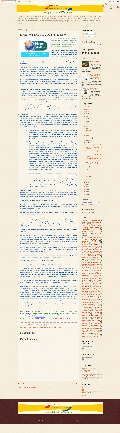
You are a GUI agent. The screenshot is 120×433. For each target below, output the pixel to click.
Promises (84, 281)
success (92, 331)
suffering (98, 331)
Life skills (91, 264)
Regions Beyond (91, 283)
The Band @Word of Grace (88, 346)
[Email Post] (36, 324)
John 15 (87, 259)
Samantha (86, 395)
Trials (92, 305)
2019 (85, 123)
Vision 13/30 (85, 307)
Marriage (87, 268)
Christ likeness (94, 227)
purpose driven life (95, 326)
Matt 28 (94, 268)
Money (95, 272)
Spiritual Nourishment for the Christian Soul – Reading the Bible (95, 76)
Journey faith (85, 262)
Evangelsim (85, 241)
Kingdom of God (95, 262)
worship (96, 336)
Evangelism (94, 239)
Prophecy (92, 281)
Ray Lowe (99, 281)
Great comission (89, 252)
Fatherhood (85, 244)
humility (100, 320)
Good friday (97, 249)
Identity (84, 257)
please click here (68, 46)
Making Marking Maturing (88, 265)
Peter (92, 276)
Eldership (92, 237)
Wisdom (93, 307)
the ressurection (91, 334)
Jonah (90, 260)
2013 (85, 189)
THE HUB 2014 (93, 294)
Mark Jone (85, 267)
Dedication (99, 235)
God (99, 247)
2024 (85, 111)
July (87, 142)
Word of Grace (25, 311)
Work (99, 309)
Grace (84, 251)
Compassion (91, 235)
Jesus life (99, 257)
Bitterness (91, 225)
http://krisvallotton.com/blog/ (92, 378)
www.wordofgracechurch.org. (63, 318)
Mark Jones (92, 267)
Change (26, 327)
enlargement (84, 317)
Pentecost (96, 275)
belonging (84, 312)
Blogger (79, 420)
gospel (94, 318)
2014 (85, 187)
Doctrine (86, 237)
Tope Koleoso (85, 305)
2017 (85, 128)
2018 (85, 126)
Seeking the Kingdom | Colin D (93, 145)
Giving (93, 248)
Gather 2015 (97, 246)
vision (84, 336)
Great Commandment (96, 251)
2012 (85, 192)
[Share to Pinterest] (46, 325)
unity (98, 335)
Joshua (97, 260)
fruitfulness (87, 318)
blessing (92, 312)
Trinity (98, 305)
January (88, 179)
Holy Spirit (91, 256)
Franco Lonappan (86, 246)
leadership (96, 322)
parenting (84, 325)
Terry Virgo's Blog (89, 376)
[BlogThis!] (41, 325)
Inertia (85, 371)
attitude (91, 310)
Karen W (52, 327)
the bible (96, 333)
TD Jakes (84, 294)
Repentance (85, 285)
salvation (96, 328)
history (93, 320)
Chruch (92, 231)
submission (85, 331)
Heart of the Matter (44, 327)
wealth (90, 336)
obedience (96, 323)
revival (91, 328)
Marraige (99, 267)
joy (91, 322)
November (88, 133)
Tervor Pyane (85, 297)
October (88, 135)
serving (84, 330)
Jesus (91, 257)
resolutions (85, 328)
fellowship (99, 317)
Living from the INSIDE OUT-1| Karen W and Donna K (93, 163)
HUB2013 (92, 254)
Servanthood (96, 286)
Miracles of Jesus (86, 272)
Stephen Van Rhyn (95, 291)
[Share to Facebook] (45, 325)
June (87, 166)
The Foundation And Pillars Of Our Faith (95, 89)
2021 (85, 118)
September (88, 138)
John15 (84, 260)
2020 (85, 121)
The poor (98, 301)
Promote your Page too (87, 349)
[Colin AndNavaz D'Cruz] (83, 359)
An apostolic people (96, 220)
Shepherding (85, 288)
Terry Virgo (96, 296)
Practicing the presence (96, 278)
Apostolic (88, 222)
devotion (84, 315)
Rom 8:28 (93, 285)
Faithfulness (85, 243)
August (88, 140)
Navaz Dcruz (87, 392)
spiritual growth (94, 330)
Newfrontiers (91, 273)
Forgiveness (94, 244)
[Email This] (40, 325)
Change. (84, 227)
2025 (85, 109)
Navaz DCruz (87, 390)
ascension (84, 310)
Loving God (97, 264)
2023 (85, 114)
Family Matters (95, 243)
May (87, 169)
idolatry (86, 322)
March (87, 174)
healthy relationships (34, 327)
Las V (85, 387)
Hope (98, 256)
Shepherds (93, 288)
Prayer (86, 280)
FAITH (94, 241)
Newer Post (22, 384)
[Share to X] (43, 325)
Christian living (89, 229)
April (87, 171)
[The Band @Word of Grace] (83, 348)
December (88, 130)
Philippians (99, 277)
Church (99, 231)
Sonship (100, 288)
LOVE (84, 264)
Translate (94, 205)
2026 (85, 106)
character (95, 314)
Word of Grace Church (88, 212)
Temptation (89, 296)
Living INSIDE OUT (60, 327)
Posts (86, 33)
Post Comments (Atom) (31, 387)
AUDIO (84, 220)
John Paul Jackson (96, 259)
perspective (85, 326)
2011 (85, 194)
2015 (85, 184)
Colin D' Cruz (95, 233)
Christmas (85, 231)
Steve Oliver (86, 293)
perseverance (94, 325)
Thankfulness (94, 297)
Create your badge (86, 360)
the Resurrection (86, 333)
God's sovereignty (87, 249)
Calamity (98, 225)
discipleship (94, 315)
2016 (85, 182)
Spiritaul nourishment (89, 289)
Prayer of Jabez (96, 280)
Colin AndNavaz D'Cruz (87, 357)
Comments (87, 36)
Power (86, 278)
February (88, 176)
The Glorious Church (93, 299)
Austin (97, 222)
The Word (91, 301)
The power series (86, 302)
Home (49, 384)
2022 (85, 116)
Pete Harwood (85, 276)
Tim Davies (97, 304)
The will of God (89, 304)
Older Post (75, 384)
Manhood (98, 265)
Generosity (85, 248)
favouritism (92, 317)
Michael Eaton (95, 270)
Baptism (84, 224)
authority (98, 310)
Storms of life (96, 293)
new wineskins (86, 323)
